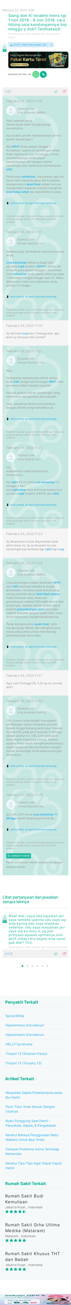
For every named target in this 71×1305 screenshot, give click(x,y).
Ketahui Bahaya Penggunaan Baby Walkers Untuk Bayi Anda (32, 1137)
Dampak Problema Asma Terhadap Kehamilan (32, 1151)
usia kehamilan (45, 482)
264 (7, 953)
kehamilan (29, 176)
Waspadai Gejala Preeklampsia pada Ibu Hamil (34, 1095)
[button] (35, 91)
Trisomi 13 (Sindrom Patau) (26, 1054)
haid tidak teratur (47, 594)
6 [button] (47, 966)
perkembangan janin (31, 609)
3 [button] (32, 966)
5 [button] (42, 966)
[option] (35, 935)
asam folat (33, 184)
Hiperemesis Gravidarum (25, 1025)
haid (21, 266)
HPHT (16, 146)
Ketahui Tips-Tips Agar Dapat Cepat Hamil (34, 1165)
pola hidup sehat (17, 192)
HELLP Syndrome (19, 1044)
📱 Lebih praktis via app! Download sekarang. (31, 203)
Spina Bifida (15, 1016)
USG (9, 169)
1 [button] (22, 966)
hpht (15, 482)
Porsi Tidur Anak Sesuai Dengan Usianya (30, 1109)
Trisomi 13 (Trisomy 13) (24, 1063)
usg (25, 333)
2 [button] (27, 966)
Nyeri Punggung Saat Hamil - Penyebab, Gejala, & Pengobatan (31, 1123)
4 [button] (37, 966)
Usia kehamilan (16, 262)
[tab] (35, 481)
